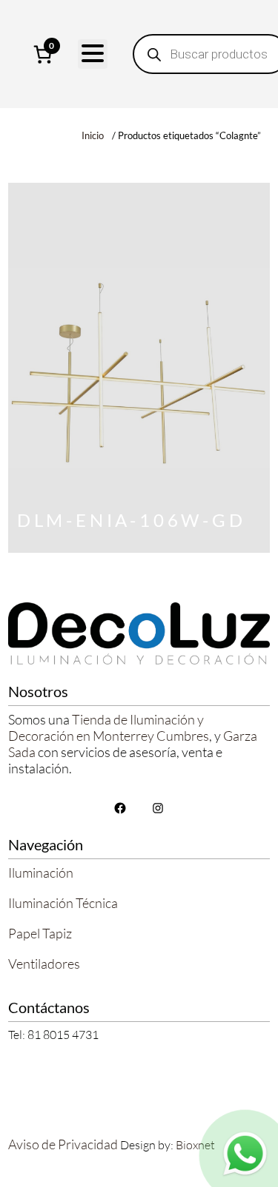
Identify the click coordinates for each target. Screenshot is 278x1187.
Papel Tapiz (40, 933)
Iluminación (40, 872)
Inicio (93, 135)
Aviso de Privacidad (63, 1144)
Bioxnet (195, 1144)
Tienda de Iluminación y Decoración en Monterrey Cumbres (108, 727)
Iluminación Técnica (63, 903)
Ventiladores (44, 963)
